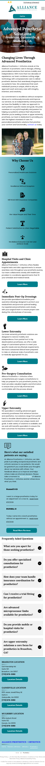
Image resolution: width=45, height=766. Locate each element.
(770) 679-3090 (8, 674)
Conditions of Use (33, 757)
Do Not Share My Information (18, 757)
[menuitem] (4, 746)
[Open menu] (43, 8)
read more (34, 499)
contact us (31, 124)
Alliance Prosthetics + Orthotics (21, 742)
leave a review (26, 476)
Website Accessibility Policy (28, 758)
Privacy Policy (4, 757)
